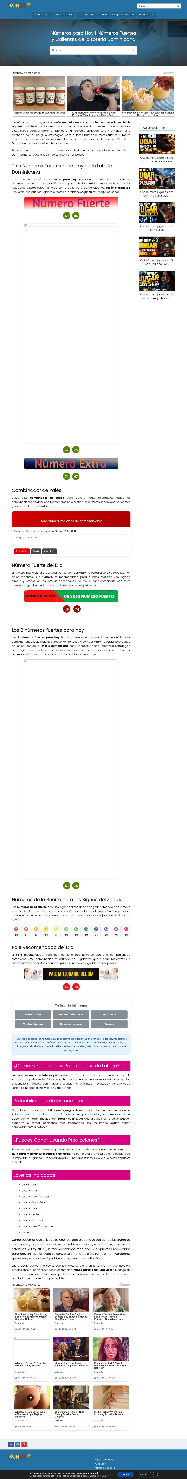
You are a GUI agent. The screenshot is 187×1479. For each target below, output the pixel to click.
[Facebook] (11, 1444)
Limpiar (36, 551)
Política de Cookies (105, 1467)
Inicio (97, 1455)
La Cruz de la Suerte (71, 1014)
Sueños (103, 14)
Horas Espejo (146, 14)
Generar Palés (22, 551)
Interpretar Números (123, 14)
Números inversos (71, 1024)
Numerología (85, 14)
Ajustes (143, 1474)
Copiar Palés (49, 551)
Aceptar (125, 1474)
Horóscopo (109, 1014)
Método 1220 (33, 1014)
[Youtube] (24, 1444)
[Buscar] (178, 6)
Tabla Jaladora (65, 14)
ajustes (107, 1476)
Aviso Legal (100, 1463)
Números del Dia (42, 14)
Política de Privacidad (106, 1459)
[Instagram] (17, 1444)
